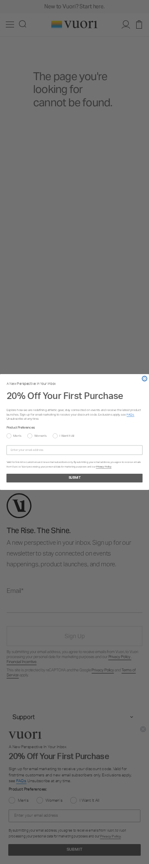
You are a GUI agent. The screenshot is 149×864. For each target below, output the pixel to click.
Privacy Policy (104, 466)
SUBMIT (75, 478)
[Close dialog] (144, 378)
